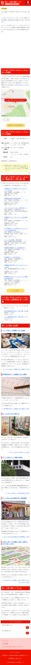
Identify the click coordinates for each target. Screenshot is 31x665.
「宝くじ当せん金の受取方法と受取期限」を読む (16, 536)
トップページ (4, 640)
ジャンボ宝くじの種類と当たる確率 (13, 330)
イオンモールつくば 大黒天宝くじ (15, 208)
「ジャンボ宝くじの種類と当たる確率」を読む (17, 369)
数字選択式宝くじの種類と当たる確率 (14, 374)
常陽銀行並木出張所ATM (12, 198)
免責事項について (23, 655)
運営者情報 (11, 658)
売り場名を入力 (6, 630)
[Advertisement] (15, 50)
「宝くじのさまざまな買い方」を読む (19, 452)
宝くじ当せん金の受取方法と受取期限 (14, 498)
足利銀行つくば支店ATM (12, 257)
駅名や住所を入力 (7, 625)
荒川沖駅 (4, 8)
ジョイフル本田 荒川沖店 (13, 240)
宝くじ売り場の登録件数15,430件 (12, 4)
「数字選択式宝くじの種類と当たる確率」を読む (16, 408)
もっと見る (15, 290)
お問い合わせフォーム (21, 85)
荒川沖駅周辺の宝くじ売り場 (13, 311)
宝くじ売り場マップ (13, 2)
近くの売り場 (28, 4)
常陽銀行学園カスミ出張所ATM (14, 248)
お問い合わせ (18, 658)
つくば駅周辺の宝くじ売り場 (13, 317)
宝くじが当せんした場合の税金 (12, 457)
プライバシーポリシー (15, 652)
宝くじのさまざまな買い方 (10, 414)
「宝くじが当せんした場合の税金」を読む (18, 493)
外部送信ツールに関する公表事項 (10, 655)
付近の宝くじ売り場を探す (15, 125)
